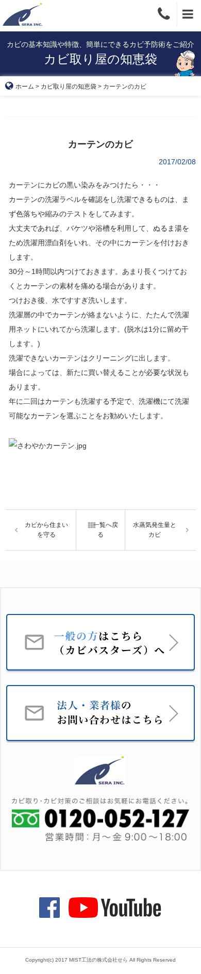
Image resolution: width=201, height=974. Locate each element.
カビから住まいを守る (46, 529)
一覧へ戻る (105, 529)
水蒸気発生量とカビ (154, 529)
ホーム (24, 86)
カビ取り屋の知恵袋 (68, 86)
